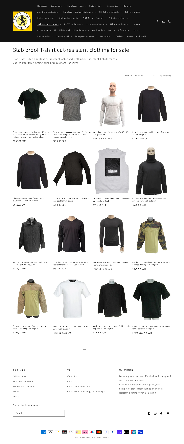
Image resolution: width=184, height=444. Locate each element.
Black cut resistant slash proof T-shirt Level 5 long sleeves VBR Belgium (151, 327)
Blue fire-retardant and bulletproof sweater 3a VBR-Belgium (150, 133)
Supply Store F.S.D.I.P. (87, 437)
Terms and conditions (23, 381)
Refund (16, 391)
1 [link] (84, 347)
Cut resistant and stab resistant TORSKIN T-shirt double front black (71, 199)
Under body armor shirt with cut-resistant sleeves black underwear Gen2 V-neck (70, 263)
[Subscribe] (61, 413)
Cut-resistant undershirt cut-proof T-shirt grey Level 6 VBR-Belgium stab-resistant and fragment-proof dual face (72, 134)
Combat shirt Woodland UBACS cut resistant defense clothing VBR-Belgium (151, 263)
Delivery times (19, 376)
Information (71, 376)
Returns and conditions (24, 386)
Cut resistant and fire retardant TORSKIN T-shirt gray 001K (111, 133)
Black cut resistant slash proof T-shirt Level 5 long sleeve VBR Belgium (111, 327)
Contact (69, 381)
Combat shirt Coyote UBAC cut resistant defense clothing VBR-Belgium (29, 327)
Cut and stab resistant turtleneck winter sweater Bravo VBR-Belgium (149, 199)
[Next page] (100, 347)
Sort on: (128, 75)
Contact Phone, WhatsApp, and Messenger (85, 391)
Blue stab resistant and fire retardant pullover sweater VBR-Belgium (28, 199)
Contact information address (79, 386)
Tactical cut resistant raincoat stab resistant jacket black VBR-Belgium (31, 263)
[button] (57, 6)
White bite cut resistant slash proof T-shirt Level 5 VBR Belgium (70, 327)
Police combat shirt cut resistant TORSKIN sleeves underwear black (110, 263)
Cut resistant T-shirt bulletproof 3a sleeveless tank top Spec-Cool (111, 199)
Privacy (16, 396)
